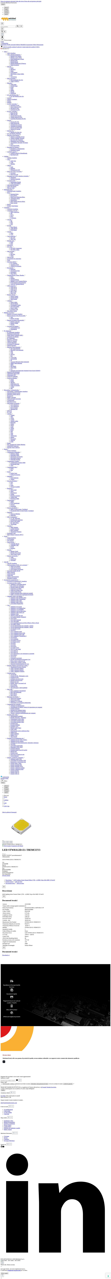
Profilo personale (11, 44)
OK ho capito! (4, 1273)
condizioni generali (67, 1084)
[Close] (3, 840)
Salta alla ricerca (20, 1)
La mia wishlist (8, 1112)
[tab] (30, 880)
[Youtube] (3, 1147)
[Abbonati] (20, 1080)
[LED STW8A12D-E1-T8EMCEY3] (21, 826)
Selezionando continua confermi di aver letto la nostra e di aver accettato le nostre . (38, 1084)
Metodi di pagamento (9, 1122)
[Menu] (2, 23)
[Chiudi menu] (2, 39)
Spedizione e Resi (8, 1120)
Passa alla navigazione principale (32, 1)
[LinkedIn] (55, 1257)
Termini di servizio (51, 1087)
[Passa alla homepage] (9, 21)
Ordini (34, 44)
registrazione (5, 43)
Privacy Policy (7, 1125)
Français (7, 12)
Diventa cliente (4, 778)
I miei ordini (7, 1111)
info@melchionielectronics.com (9, 1103)
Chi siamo (6, 1136)
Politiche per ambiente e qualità (12, 1128)
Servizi (5, 1137)
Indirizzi (18, 44)
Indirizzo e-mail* (5, 1078)
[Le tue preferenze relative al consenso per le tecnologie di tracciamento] (108, 1276)
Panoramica (4, 44)
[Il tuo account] (2, 37)
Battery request (8, 1129)
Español (6, 10)
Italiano (6, 14)
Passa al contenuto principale (8, 1)
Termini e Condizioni (9, 1123)
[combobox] (8, 27)
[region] (55, 829)
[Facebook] (1, 1147)
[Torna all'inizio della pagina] (2, 1275)
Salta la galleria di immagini (9, 812)
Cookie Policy (7, 1126)
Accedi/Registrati (8, 1109)
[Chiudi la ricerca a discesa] (21, 26)
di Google (43, 1087)
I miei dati (6, 1114)
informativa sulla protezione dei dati (39, 1084)
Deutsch (6, 7)
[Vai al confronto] (2, 34)
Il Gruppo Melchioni (9, 1140)
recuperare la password (13, 1270)
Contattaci (6, 1139)
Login (2, 41)
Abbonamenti (39, 44)
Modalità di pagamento (27, 44)
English (6, 9)
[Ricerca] (17, 26)
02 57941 (3, 1096)
